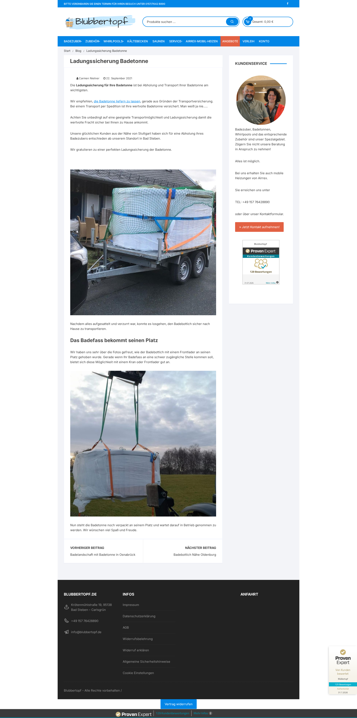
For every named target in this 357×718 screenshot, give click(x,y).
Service (175, 41)
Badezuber (72, 41)
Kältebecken (137, 41)
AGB (126, 627)
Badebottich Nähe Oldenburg (195, 555)
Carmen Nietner (89, 78)
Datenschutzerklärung (139, 616)
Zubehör (92, 41)
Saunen (158, 41)
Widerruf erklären (136, 650)
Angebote (230, 41)
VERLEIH (248, 41)
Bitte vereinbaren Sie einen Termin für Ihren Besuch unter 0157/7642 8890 (114, 3)
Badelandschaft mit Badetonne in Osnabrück (102, 555)
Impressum (131, 605)
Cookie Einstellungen (138, 673)
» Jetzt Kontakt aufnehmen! (259, 227)
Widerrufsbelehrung (138, 639)
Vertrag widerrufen (179, 704)
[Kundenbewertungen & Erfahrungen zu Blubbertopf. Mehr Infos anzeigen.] (261, 262)
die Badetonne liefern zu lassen (117, 101)
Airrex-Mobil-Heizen (202, 41)
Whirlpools (113, 41)
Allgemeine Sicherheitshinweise (146, 661)
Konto (264, 41)
